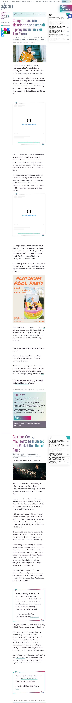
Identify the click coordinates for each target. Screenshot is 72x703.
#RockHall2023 (29, 679)
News (6, 1)
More (58, 1)
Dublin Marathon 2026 (21, 1)
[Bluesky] (2, 35)
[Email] (2, 29)
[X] (8, 32)
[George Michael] (29, 474)
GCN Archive (38, 1)
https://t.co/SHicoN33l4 (29, 681)
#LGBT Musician (37, 426)
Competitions (52, 1)
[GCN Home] (7, 6)
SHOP (28, 1)
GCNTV (32, 1)
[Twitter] (2, 32)
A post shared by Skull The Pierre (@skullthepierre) (29, 142)
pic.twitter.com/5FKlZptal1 (25, 684)
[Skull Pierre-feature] (29, 53)
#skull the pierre (17, 428)
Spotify (15, 183)
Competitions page (41, 13)
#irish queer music (29, 426)
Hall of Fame (20, 661)
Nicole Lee (32, 42)
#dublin (22, 426)
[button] (70, 16)
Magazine (12, 1)
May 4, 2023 (34, 620)
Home (3, 1)
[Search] (70, 1)
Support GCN (45, 1)
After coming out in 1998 (30, 573)
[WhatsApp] (5, 32)
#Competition (16, 426)
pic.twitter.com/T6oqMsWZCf (26, 612)
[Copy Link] (5, 29)
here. (42, 377)
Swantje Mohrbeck (35, 463)
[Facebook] (8, 29)
